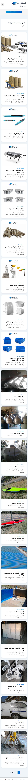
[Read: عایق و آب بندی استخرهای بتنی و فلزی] (14, 596)
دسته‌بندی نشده (21, 56)
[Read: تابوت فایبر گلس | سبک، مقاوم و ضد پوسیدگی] (14, 155)
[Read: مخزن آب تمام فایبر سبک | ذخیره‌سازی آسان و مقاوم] (14, 343)
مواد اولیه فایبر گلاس (18, 397)
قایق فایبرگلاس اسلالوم (18, 503)
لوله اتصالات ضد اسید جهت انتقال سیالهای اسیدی (15, 759)
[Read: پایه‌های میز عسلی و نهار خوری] (14, 671)
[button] (14, 12)
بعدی (11, 772)
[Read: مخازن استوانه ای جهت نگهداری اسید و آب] (14, 80)
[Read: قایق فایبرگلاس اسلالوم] (14, 487)
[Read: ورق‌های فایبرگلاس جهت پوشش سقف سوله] (14, 193)
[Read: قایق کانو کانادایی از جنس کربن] (14, 118)
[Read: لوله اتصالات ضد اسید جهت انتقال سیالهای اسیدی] (14, 742)
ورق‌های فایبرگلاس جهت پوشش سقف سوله (15, 209)
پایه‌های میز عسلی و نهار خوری (16, 686)
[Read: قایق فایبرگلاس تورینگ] (14, 522)
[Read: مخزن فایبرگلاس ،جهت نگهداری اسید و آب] (14, 632)
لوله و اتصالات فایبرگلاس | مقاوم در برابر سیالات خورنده (14, 248)
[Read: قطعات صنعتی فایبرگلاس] (14, 417)
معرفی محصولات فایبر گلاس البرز (15, 59)
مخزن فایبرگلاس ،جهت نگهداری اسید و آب (14, 649)
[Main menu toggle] (2, 4)
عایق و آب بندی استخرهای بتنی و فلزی (15, 612)
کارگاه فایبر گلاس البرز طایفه (22, 6)
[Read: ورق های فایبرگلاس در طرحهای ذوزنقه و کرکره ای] (14, 557)
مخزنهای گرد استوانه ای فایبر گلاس (15, 322)
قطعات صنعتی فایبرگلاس (17, 433)
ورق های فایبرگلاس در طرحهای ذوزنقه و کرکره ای (14, 574)
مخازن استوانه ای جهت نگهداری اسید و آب (14, 96)
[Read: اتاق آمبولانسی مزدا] (14, 707)
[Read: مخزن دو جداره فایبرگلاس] (14, 451)
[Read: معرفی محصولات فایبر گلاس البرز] (14, 43)
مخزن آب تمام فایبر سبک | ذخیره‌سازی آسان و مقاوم (16, 359)
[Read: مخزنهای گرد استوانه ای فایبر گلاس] (14, 306)
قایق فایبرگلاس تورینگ (18, 538)
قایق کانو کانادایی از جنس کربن (16, 134)
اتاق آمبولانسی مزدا (19, 723)
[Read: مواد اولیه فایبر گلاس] (14, 381)
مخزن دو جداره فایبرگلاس (17, 467)
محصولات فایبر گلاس (20, 93)
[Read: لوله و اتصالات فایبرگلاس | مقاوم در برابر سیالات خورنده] (14, 231)
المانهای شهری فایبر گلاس (17, 285)
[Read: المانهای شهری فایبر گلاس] (14, 269)
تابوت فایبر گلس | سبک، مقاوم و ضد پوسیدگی (15, 171)
